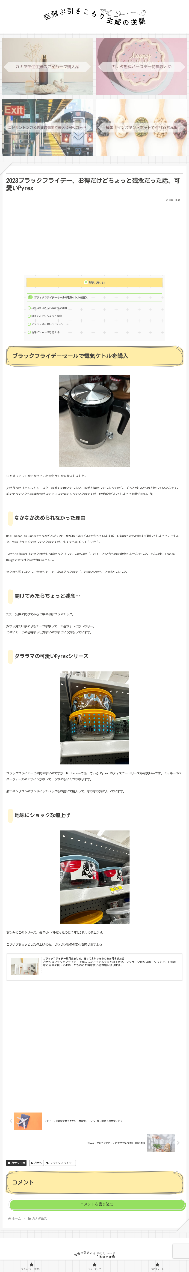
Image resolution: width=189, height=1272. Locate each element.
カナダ (38, 1162)
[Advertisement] (94, 236)
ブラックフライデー (62, 1162)
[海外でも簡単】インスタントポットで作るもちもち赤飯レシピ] (141, 127)
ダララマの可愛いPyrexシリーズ (50, 324)
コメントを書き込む (96, 1204)
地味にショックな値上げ (45, 332)
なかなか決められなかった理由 (49, 308)
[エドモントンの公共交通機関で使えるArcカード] (47, 127)
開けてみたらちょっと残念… (47, 316)
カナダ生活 (18, 1162)
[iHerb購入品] (47, 66)
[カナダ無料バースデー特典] (141, 66)
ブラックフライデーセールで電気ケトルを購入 (60, 297)
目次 (91, 282)
